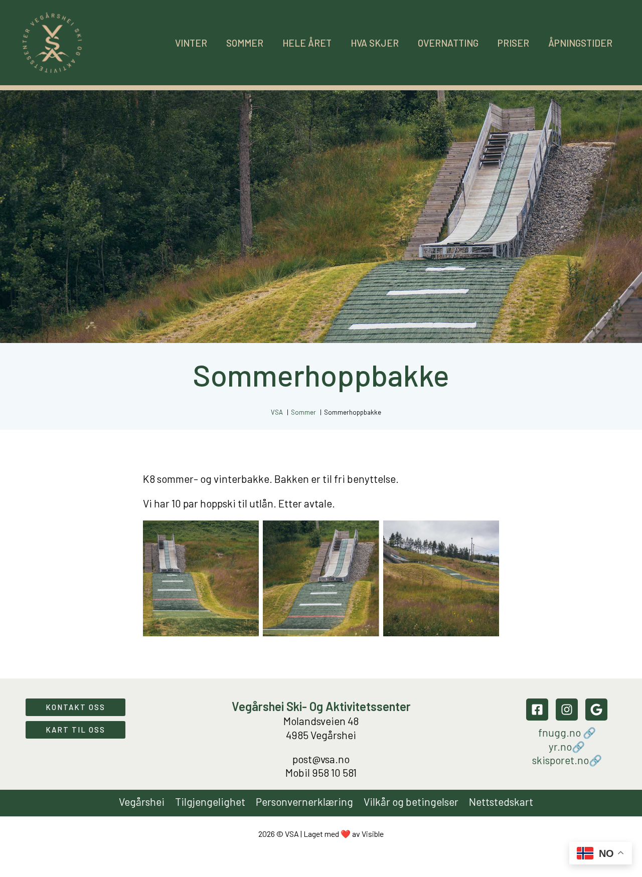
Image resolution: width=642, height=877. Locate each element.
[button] (75, 707)
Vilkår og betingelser (411, 801)
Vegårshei (142, 801)
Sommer (244, 43)
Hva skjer (375, 43)
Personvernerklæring (304, 801)
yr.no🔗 (567, 746)
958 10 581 (334, 772)
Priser (513, 43)
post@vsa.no (321, 759)
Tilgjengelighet (210, 801)
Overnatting (448, 43)
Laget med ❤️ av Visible (343, 833)
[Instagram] (567, 709)
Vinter (191, 43)
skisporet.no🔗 (567, 760)
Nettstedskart (501, 801)
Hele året (307, 43)
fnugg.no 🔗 (567, 732)
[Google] (596, 709)
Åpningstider (580, 43)
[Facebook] (537, 709)
